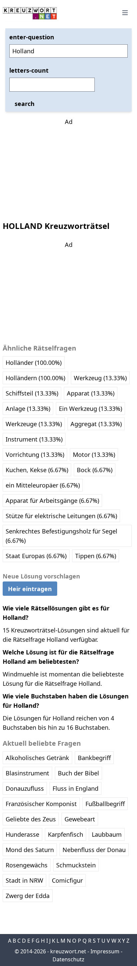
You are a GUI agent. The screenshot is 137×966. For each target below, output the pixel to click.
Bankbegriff (94, 758)
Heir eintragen (30, 589)
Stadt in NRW (24, 880)
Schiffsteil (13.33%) (32, 393)
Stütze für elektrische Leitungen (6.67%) (61, 516)
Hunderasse (22, 834)
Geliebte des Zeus (31, 819)
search (25, 104)
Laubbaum (107, 834)
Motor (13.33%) (94, 455)
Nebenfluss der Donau (94, 850)
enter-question (31, 37)
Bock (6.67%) (94, 470)
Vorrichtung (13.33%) (35, 455)
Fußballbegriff (105, 804)
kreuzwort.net (68, 951)
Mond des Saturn (30, 850)
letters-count (29, 70)
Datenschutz (68, 959)
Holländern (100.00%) (35, 378)
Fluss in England (75, 788)
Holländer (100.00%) (34, 363)
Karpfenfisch (65, 834)
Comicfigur (67, 880)
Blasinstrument (27, 773)
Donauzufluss (25, 788)
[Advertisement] (68, 168)
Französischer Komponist (41, 804)
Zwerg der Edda (28, 896)
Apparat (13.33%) (90, 393)
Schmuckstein (76, 865)
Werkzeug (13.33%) (100, 378)
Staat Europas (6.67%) (36, 556)
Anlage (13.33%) (28, 409)
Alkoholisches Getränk (37, 758)
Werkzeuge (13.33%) (34, 424)
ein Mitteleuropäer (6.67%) (43, 485)
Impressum (104, 951)
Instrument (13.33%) (34, 439)
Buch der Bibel (78, 773)
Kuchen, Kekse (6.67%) (37, 470)
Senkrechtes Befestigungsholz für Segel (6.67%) (61, 535)
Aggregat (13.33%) (96, 424)
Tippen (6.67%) (95, 556)
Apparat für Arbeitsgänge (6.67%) (52, 500)
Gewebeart (80, 819)
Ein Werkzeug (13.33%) (90, 409)
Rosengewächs (27, 865)
